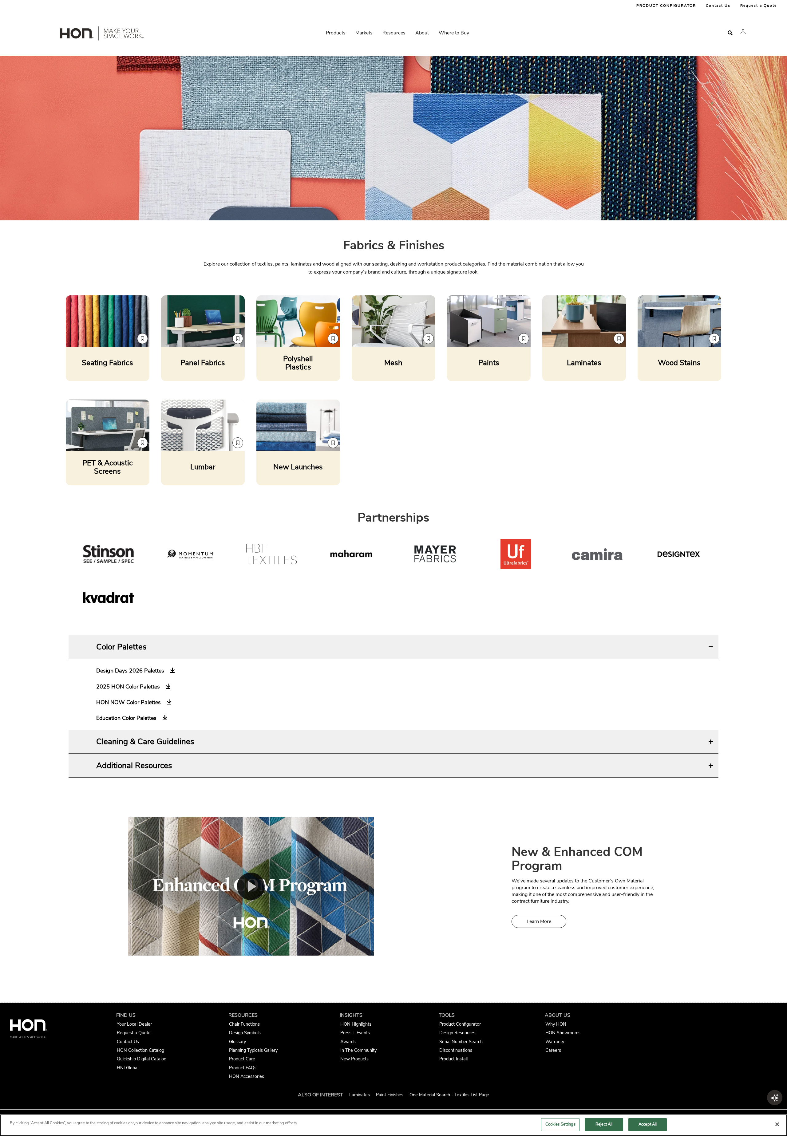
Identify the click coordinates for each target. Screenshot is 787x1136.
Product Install (453, 1059)
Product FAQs (242, 1068)
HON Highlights (355, 1024)
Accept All (648, 1124)
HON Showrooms (562, 1033)
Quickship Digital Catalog (141, 1059)
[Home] (101, 34)
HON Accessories (246, 1076)
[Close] (777, 1124)
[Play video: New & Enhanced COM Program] (251, 886)
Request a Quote (758, 5)
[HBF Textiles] (271, 555)
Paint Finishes (389, 1095)
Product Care (242, 1059)
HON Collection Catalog (140, 1050)
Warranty (554, 1042)
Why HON (555, 1024)
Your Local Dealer (134, 1024)
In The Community (358, 1050)
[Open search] (730, 33)
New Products (354, 1059)
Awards (348, 1042)
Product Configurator (460, 1024)
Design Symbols (245, 1033)
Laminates (359, 1095)
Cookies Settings (560, 1124)
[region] (393, 1125)
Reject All (603, 1124)
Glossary (237, 1042)
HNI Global (127, 1068)
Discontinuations (455, 1050)
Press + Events (355, 1033)
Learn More (539, 921)
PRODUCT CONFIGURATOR (666, 5)
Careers (553, 1050)
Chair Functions (244, 1024)
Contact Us (718, 5)
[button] (743, 31)
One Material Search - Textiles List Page (449, 1095)
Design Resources (457, 1033)
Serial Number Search (461, 1042)
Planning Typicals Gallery (253, 1050)
